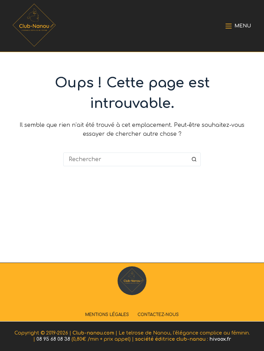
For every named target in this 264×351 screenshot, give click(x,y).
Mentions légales (107, 314)
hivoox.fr (220, 339)
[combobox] (125, 159)
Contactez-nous (158, 314)
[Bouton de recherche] (193, 159)
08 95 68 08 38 (53, 339)
